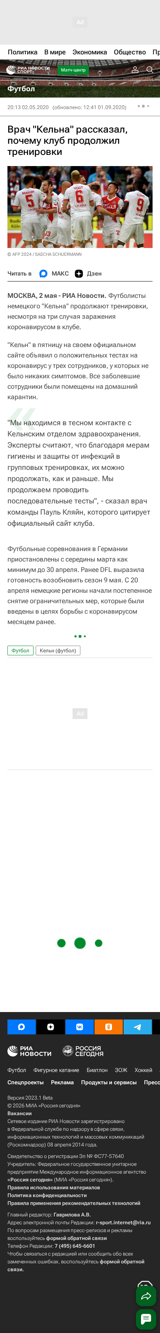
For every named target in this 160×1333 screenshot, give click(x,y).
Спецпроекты (25, 1082)
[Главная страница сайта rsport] (44, 70)
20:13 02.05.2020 (28, 107)
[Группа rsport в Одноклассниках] (109, 1026)
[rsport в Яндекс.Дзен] (50, 1026)
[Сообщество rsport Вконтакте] (79, 1026)
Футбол (20, 650)
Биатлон (97, 1070)
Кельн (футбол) (58, 650)
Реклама (62, 1082)
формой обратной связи (76, 1238)
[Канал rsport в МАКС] (21, 1026)
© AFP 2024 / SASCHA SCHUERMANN (44, 254)
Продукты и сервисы (109, 1082)
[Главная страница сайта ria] (8, 70)
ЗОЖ (121, 1070)
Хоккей (143, 1070)
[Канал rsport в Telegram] (138, 1026)
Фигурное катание (56, 1070)
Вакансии (19, 1113)
